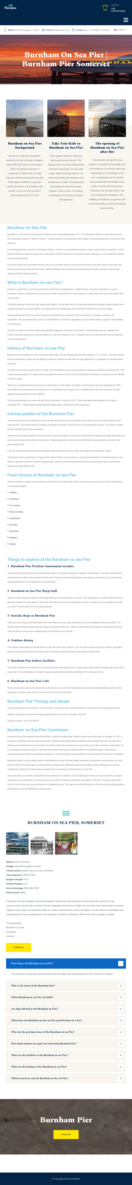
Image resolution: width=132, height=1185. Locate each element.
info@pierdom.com (60, 30)
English (121, 29)
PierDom (18, 947)
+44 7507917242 (118, 9)
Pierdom (66, 1134)
